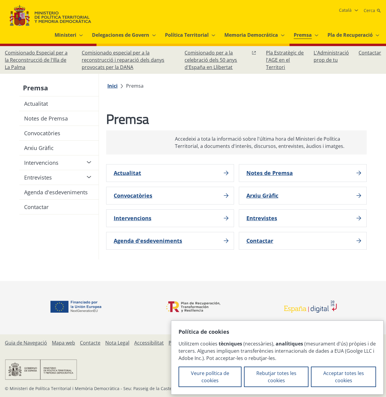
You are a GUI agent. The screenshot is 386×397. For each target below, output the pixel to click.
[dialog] (277, 357)
